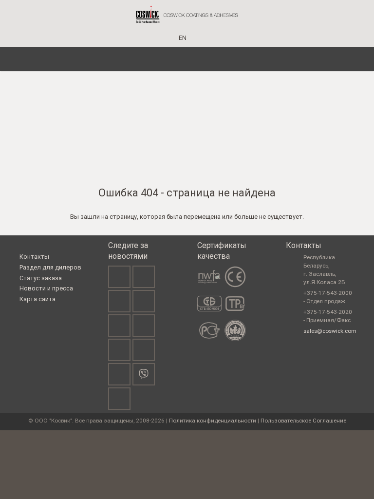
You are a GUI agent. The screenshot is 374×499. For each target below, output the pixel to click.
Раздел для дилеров (50, 267)
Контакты (34, 256)
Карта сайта (37, 299)
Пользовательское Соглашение (303, 420)
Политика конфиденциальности (212, 420)
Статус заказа (40, 278)
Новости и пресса (46, 288)
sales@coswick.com (329, 330)
